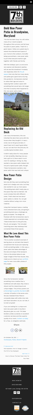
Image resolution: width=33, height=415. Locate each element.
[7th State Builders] (17, 371)
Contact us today (22, 318)
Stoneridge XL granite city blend (15, 291)
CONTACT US (16, 402)
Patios (14, 339)
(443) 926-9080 (13, 7)
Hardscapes (7, 339)
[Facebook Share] (12, 330)
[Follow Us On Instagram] (24, 7)
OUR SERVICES (17, 398)
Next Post (25, 353)
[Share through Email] (20, 330)
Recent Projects (21, 339)
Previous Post (9, 346)
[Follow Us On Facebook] (20, 7)
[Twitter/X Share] (16, 330)
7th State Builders (16, 16)
